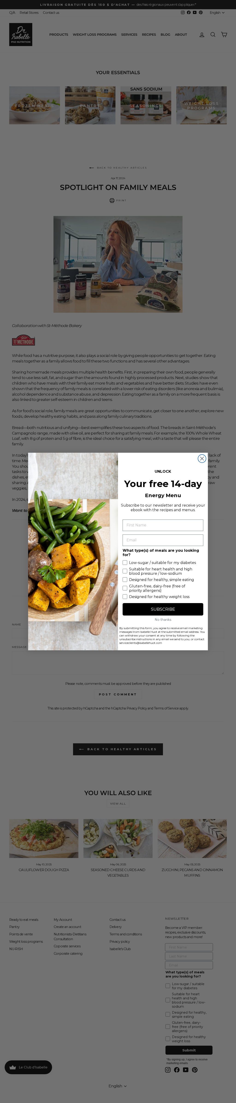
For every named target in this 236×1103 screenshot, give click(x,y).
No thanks (163, 620)
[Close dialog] (202, 459)
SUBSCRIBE (163, 609)
